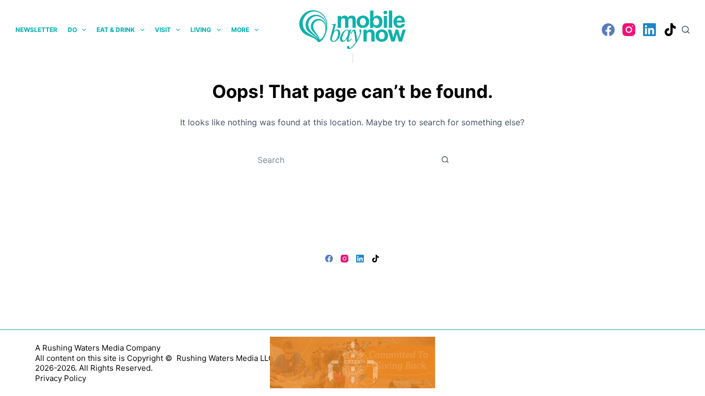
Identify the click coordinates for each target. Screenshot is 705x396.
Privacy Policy (60, 378)
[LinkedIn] (649, 29)
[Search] (686, 30)
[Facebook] (608, 29)
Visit (163, 30)
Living (200, 30)
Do (72, 30)
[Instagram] (628, 29)
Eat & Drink (116, 30)
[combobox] (343, 160)
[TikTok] (670, 29)
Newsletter (36, 30)
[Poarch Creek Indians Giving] (352, 361)
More (240, 30)
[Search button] (445, 160)
